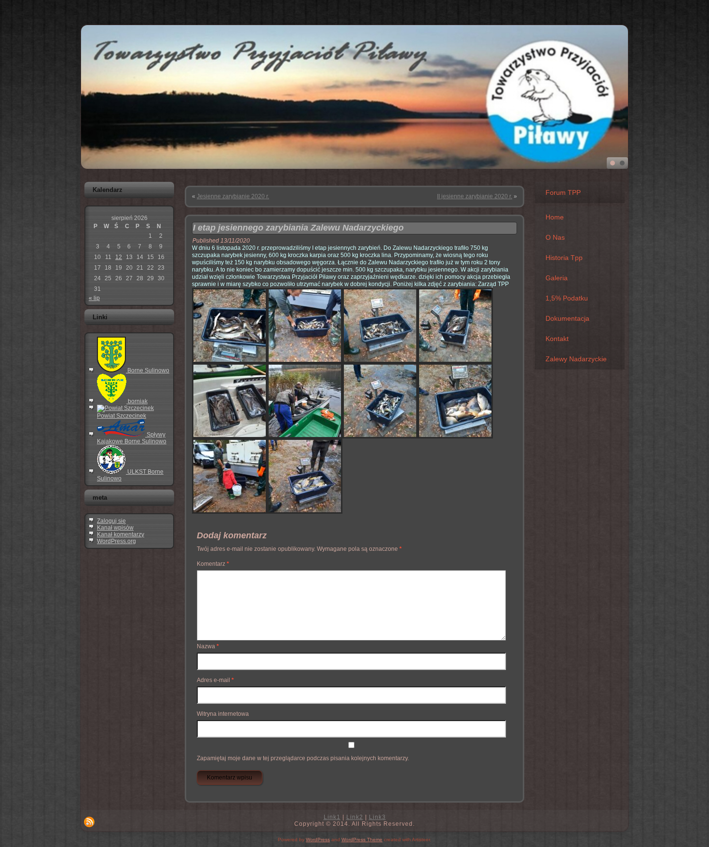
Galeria (556, 278)
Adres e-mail (215, 680)
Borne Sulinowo (147, 370)
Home (554, 217)
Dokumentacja (567, 318)
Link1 (332, 817)
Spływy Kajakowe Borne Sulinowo (131, 438)
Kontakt (557, 338)
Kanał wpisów (115, 527)
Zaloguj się (111, 521)
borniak (137, 401)
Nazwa (208, 646)
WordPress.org (116, 541)
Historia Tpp (564, 257)
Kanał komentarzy (120, 534)
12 (118, 257)
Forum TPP (563, 192)
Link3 (377, 817)
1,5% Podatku (566, 298)
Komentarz (213, 563)
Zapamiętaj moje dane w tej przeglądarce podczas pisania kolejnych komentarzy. (303, 758)
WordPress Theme (361, 839)
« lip (94, 298)
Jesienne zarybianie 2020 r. (233, 196)
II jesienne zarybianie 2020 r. (474, 196)
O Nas (555, 237)
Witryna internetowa (223, 713)
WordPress (318, 839)
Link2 (354, 817)
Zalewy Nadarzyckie (576, 359)
